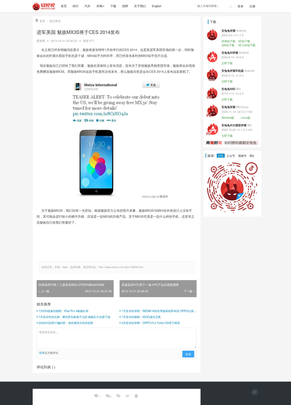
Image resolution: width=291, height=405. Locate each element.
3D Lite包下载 (246, 45)
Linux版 (245, 118)
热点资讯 (55, 21)
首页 (40, 21)
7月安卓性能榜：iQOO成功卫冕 (141, 317)
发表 (188, 354)
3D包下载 (244, 41)
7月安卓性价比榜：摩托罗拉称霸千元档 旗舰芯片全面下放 (74, 317)
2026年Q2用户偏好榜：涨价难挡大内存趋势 (66, 323)
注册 (252, 6)
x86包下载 (228, 45)
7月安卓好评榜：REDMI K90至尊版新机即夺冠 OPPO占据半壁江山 (159, 311)
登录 (240, 6)
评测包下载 (228, 41)
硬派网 (41, 41)
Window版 (228, 118)
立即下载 (227, 63)
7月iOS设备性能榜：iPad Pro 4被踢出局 (63, 311)
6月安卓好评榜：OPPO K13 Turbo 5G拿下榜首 (151, 323)
